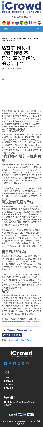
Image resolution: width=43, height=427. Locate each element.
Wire (29, 340)
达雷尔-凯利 (6, 295)
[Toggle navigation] (38, 29)
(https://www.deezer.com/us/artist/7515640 (20, 322)
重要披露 (9, 388)
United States (20, 340)
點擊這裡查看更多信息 (12, 335)
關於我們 (9, 377)
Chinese (10, 340)
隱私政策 (9, 381)
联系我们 (9, 405)
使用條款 (9, 384)
